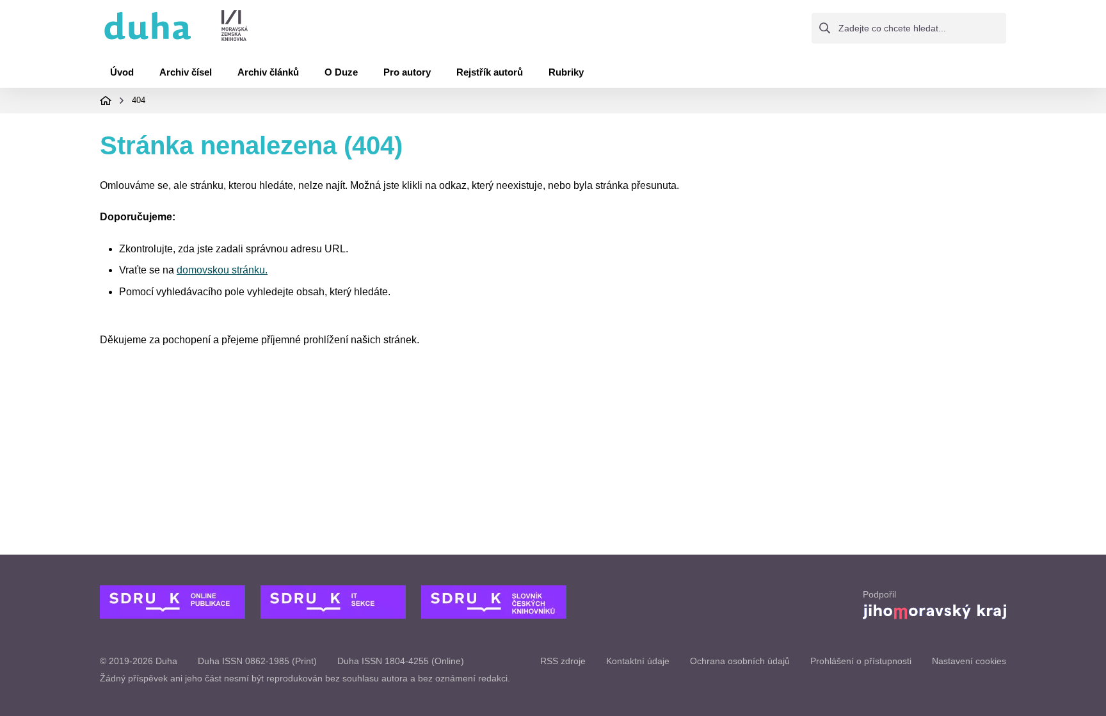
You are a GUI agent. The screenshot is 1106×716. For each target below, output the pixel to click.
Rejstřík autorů (489, 72)
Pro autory (407, 72)
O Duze (341, 72)
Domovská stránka (105, 100)
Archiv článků (268, 72)
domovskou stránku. (222, 269)
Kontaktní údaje (637, 661)
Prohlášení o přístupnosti (860, 661)
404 (138, 100)
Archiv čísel (185, 72)
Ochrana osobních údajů (740, 661)
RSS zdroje (563, 661)
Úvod (122, 72)
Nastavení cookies (969, 661)
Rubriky (566, 72)
